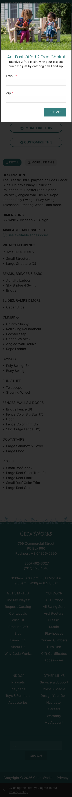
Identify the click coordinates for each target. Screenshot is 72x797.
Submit (55, 112)
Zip (10, 93)
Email (11, 76)
